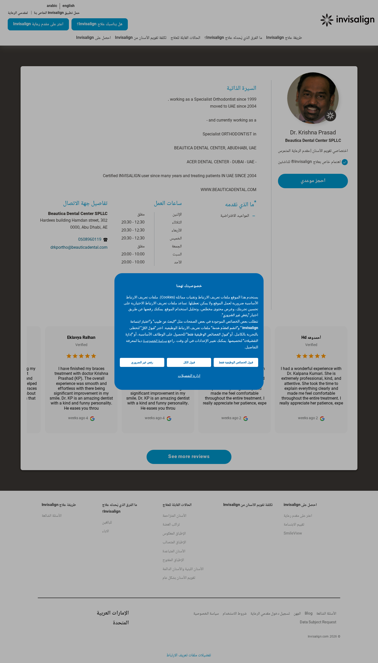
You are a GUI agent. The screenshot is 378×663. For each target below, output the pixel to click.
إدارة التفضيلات (189, 376)
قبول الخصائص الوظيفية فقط (236, 362)
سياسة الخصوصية (155, 341)
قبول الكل (189, 362)
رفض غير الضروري (142, 362)
